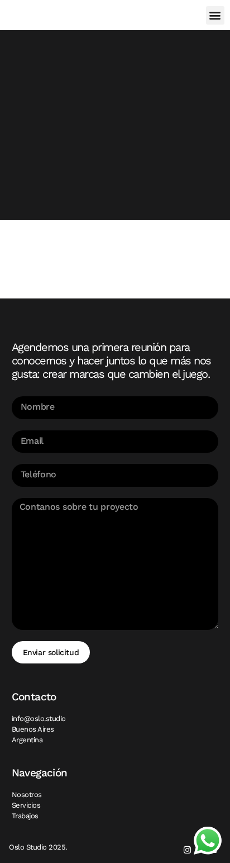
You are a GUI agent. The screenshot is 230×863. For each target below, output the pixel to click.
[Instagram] (187, 850)
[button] (215, 15)
